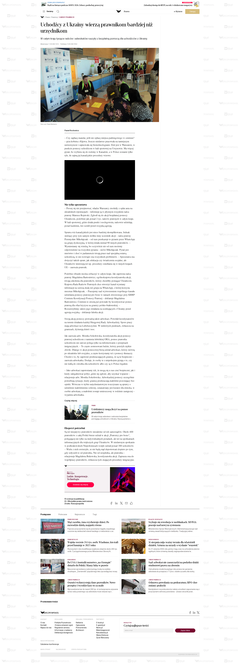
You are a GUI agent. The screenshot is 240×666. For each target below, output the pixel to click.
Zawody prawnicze (66, 17)
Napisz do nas (46, 628)
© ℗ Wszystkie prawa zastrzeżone (78, 501)
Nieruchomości (153, 539)
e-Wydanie (178, 11)
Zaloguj (192, 11)
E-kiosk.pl (100, 623)
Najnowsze (80, 514)
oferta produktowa (78, 649)
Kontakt (43, 625)
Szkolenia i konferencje (49, 644)
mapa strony (45, 649)
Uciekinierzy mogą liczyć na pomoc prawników (110, 411)
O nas (42, 623)
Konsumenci (72, 559)
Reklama (79, 623)
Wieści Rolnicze (102, 635)
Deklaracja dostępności (64, 633)
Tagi (95, 514)
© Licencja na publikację (74, 499)
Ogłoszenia (80, 625)
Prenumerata (81, 628)
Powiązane (45, 514)
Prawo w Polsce (73, 539)
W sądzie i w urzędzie (155, 519)
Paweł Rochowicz (71, 131)
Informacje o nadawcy (63, 630)
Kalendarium (61, 649)
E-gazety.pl (100, 625)
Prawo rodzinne (73, 519)
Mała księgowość (103, 630)
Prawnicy (54, 17)
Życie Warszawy (102, 638)
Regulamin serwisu (62, 628)
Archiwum (80, 630)
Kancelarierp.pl (102, 633)
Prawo (126, 11)
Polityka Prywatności (63, 623)
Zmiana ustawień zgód (64, 625)
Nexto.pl (99, 628)
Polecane (62, 514)
